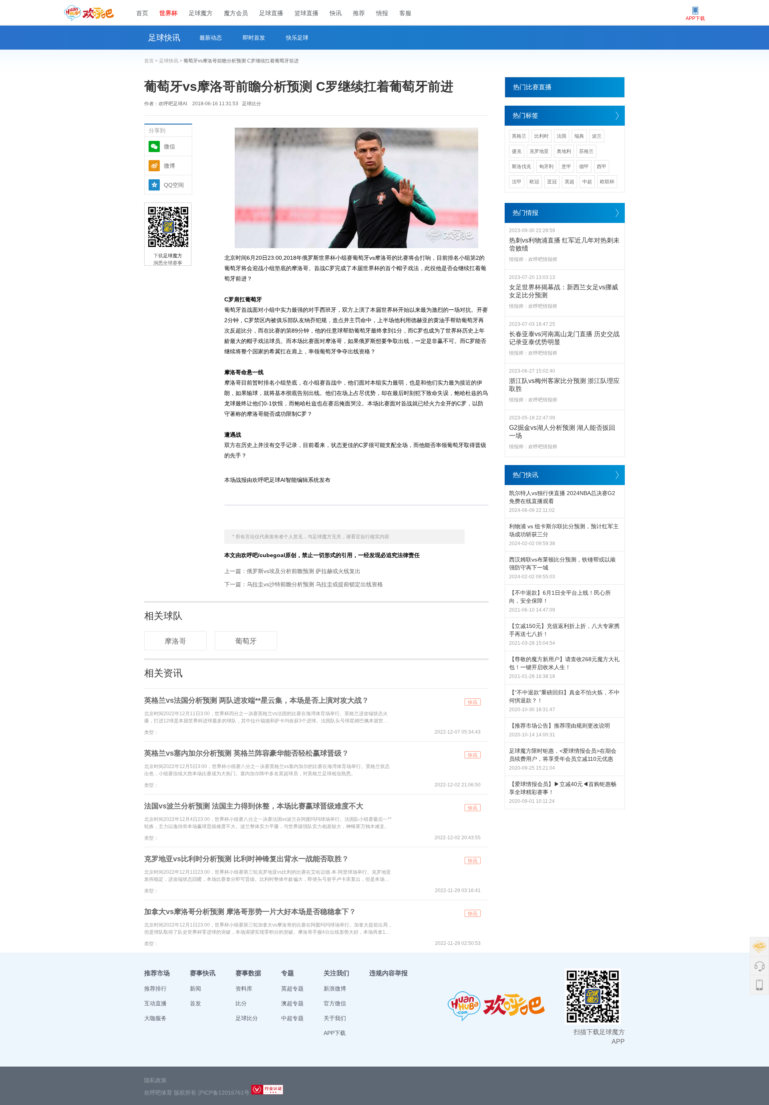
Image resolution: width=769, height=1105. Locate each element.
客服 (405, 13)
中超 (587, 182)
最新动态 (210, 37)
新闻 (195, 988)
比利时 (541, 136)
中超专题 (292, 1018)
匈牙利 (546, 166)
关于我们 (335, 1018)
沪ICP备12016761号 (224, 1092)
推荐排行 (155, 988)
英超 (569, 182)
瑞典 (579, 136)
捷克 (516, 151)
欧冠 (534, 182)
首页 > (151, 61)
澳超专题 (292, 1003)
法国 (561, 136)
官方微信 (335, 1003)
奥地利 (564, 151)
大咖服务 (155, 1018)
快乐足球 (297, 37)
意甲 (566, 166)
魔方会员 (236, 13)
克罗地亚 (539, 151)
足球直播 (271, 13)
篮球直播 (306, 13)
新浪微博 (335, 988)
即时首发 (254, 37)
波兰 (597, 136)
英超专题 (292, 988)
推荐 (359, 13)
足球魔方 (201, 13)
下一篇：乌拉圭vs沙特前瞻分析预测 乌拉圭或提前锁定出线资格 (303, 584)
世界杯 (168, 13)
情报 (382, 13)
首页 (142, 13)
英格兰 (519, 136)
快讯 (336, 13)
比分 (241, 1003)
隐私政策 (155, 1080)
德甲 (584, 166)
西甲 (601, 166)
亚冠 (552, 182)
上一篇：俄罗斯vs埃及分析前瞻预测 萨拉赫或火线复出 (292, 571)
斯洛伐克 (521, 166)
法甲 (516, 182)
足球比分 (251, 103)
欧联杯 (607, 182)
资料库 (244, 988)
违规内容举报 (388, 973)
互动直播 (155, 1003)
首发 (195, 1003)
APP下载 (335, 1033)
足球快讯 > (171, 61)
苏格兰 (586, 151)
